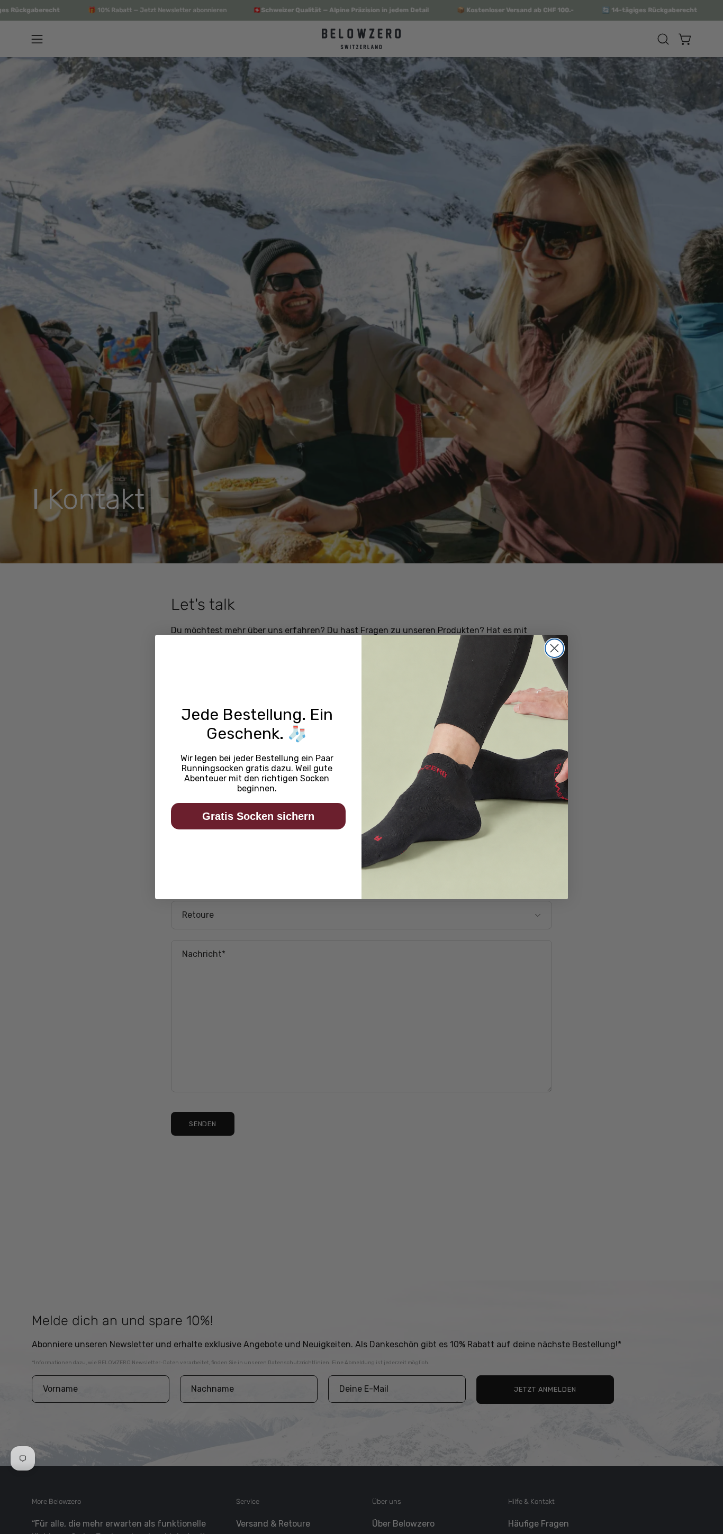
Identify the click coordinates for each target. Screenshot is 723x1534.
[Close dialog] (554, 648)
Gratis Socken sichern (258, 816)
